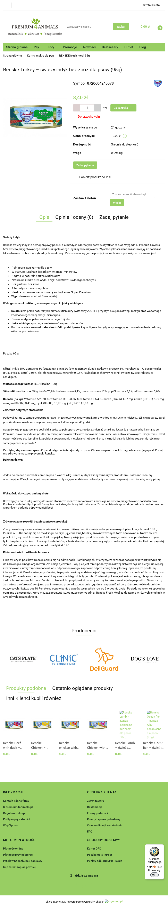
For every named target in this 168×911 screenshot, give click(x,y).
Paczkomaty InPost (99, 854)
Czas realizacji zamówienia (105, 825)
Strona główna (17, 47)
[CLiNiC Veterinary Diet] (23, 659)
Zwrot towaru (95, 800)
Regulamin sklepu (14, 813)
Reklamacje (94, 807)
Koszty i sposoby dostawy (103, 819)
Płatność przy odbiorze (18, 854)
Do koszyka (121, 107)
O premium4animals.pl (18, 807)
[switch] (154, 874)
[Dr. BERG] (145, 659)
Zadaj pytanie (85, 165)
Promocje (70, 47)
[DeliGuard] (64, 659)
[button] (13, 792)
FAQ (89, 831)
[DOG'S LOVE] (104, 659)
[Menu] (161, 846)
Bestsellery (110, 47)
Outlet (128, 47)
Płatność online (13, 848)
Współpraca (10, 825)
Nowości (89, 47)
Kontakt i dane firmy (16, 800)
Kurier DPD (94, 848)
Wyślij (117, 202)
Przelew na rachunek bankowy (22, 860)
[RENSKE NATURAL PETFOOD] (158, 83)
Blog (142, 47)
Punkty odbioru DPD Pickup (104, 860)
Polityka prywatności (16, 819)
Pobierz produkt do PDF (95, 177)
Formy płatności (97, 813)
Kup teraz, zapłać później (19, 867)
